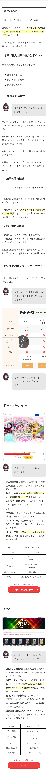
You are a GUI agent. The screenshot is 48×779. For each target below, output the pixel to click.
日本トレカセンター (24, 589)
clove (24, 765)
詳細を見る (44, 365)
